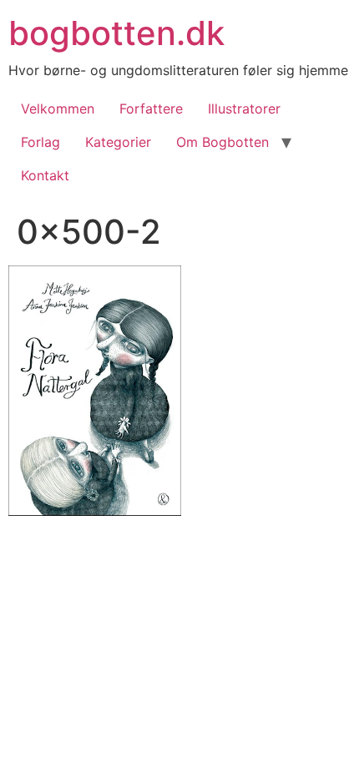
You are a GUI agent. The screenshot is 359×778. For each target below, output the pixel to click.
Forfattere (151, 108)
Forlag (40, 142)
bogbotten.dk (116, 33)
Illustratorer (244, 108)
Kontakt (45, 175)
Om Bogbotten (222, 142)
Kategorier (118, 142)
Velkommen (57, 108)
